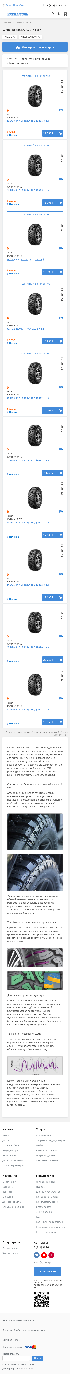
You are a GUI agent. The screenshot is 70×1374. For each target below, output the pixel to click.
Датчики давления (12, 1160)
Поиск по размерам (13, 1165)
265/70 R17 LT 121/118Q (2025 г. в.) (28, 190)
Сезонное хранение (47, 1160)
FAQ (38, 1216)
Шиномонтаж (43, 1135)
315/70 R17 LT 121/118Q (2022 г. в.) (28, 709)
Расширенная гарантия (49, 1221)
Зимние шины (10, 1253)
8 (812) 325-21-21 (57, 5)
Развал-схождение (46, 1150)
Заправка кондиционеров (50, 1140)
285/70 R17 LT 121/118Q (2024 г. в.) (28, 647)
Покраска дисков (45, 1155)
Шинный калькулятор (48, 1191)
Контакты (7, 1186)
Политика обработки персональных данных (25, 1330)
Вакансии (7, 1191)
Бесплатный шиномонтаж (50, 1226)
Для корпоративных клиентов (17, 1368)
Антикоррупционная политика (18, 1320)
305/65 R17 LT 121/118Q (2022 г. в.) (28, 397)
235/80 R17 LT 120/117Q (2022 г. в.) (28, 460)
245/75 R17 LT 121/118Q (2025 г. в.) (28, 522)
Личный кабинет (45, 1181)
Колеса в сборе (10, 1145)
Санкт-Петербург (15, 5)
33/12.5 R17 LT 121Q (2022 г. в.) (25, 259)
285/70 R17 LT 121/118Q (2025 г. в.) (28, 120)
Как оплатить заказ (47, 1201)
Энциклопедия (44, 1211)
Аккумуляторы (10, 1150)
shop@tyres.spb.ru (44, 1262)
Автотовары (9, 1155)
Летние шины (10, 1248)
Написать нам (48, 1271)
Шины (5, 1135)
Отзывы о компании (13, 1206)
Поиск (37, 1358)
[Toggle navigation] (3, 14)
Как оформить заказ (47, 1196)
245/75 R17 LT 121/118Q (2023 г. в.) (28, 584)
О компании (9, 1181)
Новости (40, 1186)
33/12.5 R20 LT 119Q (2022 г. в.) (25, 328)
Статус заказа (43, 1206)
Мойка (39, 1145)
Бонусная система (46, 1231)
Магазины (8, 1196)
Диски (5, 1140)
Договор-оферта (11, 1201)
